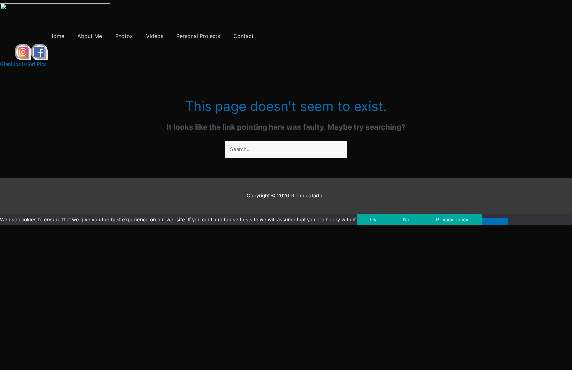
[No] (495, 221)
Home (56, 36)
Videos (154, 36)
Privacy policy (452, 219)
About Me (89, 36)
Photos (124, 36)
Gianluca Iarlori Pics (23, 64)
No (406, 219)
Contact (243, 36)
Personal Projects (198, 36)
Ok (373, 219)
